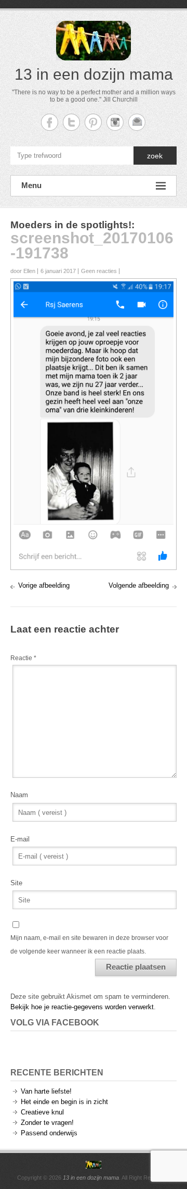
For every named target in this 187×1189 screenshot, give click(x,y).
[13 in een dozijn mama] (93, 1165)
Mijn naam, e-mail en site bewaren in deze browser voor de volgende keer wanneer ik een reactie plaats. (89, 944)
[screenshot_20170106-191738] (93, 286)
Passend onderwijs (49, 1133)
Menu (31, 185)
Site (16, 883)
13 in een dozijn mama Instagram (115, 122)
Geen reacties (99, 271)
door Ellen (22, 271)
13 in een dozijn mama (94, 74)
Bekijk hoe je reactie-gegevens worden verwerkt (82, 1007)
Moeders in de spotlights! (70, 224)
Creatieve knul (42, 1112)
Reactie (23, 658)
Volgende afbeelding (139, 585)
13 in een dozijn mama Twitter (71, 122)
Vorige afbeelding (44, 585)
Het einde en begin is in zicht (64, 1102)
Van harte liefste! (46, 1091)
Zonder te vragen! (47, 1122)
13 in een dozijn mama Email (136, 122)
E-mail (20, 839)
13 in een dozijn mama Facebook (49, 122)
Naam (19, 795)
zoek (155, 156)
